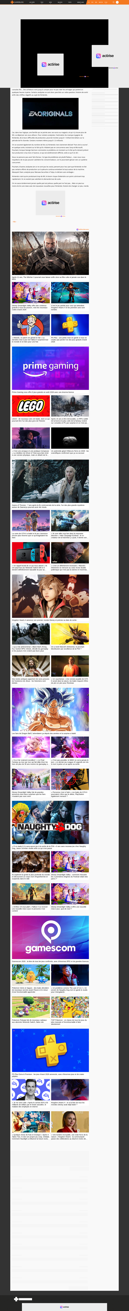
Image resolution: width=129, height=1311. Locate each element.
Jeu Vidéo (32, 2)
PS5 (92, 2)
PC (89, 2)
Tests (69, 2)
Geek (50, 2)
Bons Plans (80, 2)
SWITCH (101, 2)
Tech (42, 2)
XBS (96, 2)
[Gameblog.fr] (17, 2)
